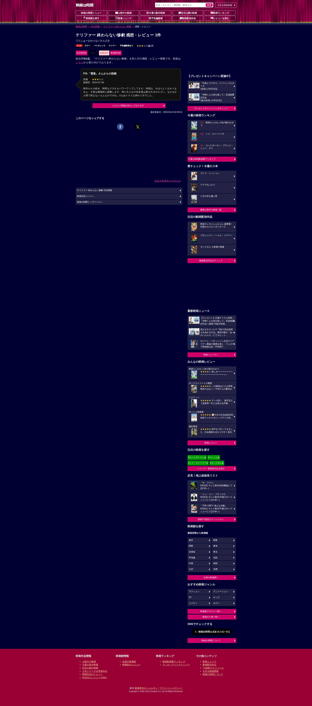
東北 (215, 552)
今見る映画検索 (224, 5)
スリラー (113, 45)
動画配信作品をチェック (211, 260)
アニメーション (220, 591)
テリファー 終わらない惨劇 (117, 26)
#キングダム (216, 463)
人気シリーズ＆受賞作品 (94, 671)
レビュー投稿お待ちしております (128, 105)
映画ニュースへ (211, 354)
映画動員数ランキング (173, 661)
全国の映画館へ (211, 577)
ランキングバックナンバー (176, 664)
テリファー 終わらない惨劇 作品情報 (94, 190)
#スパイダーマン (196, 457)
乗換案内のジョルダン (146, 688)
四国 (215, 563)
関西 (191, 546)
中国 (191, 563)
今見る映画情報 (211, 671)
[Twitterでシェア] (138, 127)
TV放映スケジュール (213, 668)
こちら (79, 62)
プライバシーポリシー (171, 688)
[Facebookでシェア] (120, 127)
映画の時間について (211, 640)
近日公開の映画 (189, 13)
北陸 (215, 558)
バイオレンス (99, 45)
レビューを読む (221, 18)
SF (190, 597)
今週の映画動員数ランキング (202, 159)
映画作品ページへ (85, 196)
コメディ (193, 603)
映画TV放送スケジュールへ (211, 519)
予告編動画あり (126, 45)
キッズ (216, 597)
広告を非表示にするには (167, 181)
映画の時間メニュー (91, 13)
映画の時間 (81, 26)
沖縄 (215, 569)
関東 (215, 540)
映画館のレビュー (131, 664)
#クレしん (213, 457)
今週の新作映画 (157, 13)
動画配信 (115, 53)
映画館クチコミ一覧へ (210, 611)
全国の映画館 (129, 661)
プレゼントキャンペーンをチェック (211, 108)
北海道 (192, 552)
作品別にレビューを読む (94, 677)
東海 (215, 546)
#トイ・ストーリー (197, 463)
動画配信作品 (189, 18)
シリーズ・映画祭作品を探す (211, 468)
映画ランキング (221, 13)
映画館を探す (92, 18)
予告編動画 (157, 18)
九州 (191, 569)
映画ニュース (125, 18)
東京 (191, 540)
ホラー (88, 45)
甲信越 (192, 558)
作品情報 (95, 26)
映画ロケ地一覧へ (210, 617)
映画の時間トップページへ (89, 202)
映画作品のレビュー (92, 674)
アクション (194, 591)
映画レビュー (211, 443)
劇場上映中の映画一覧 (210, 210)
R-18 (79, 45)
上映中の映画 (125, 13)
